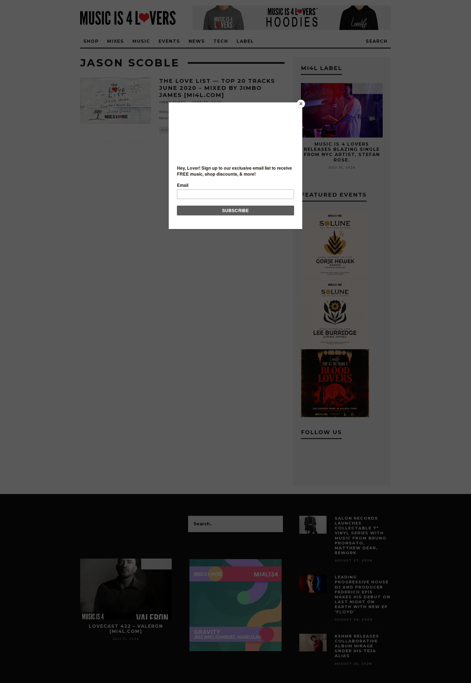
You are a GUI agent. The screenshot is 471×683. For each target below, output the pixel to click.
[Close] (301, 104)
